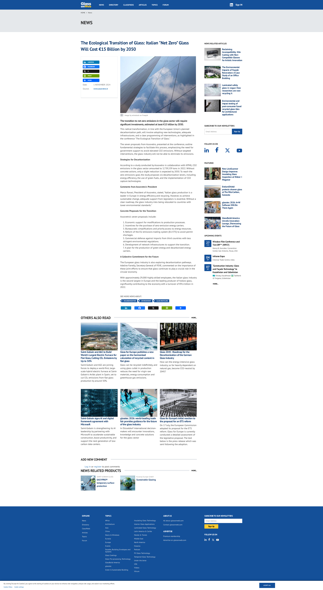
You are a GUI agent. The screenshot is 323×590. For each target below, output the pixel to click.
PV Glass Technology (142, 553)
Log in (88, 466)
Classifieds (128, 5)
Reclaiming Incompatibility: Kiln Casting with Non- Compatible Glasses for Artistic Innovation (232, 55)
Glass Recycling (162, 301)
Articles (143, 5)
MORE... (194, 318)
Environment (146, 301)
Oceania (137, 546)
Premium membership (171, 536)
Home (83, 13)
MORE (90, 80)
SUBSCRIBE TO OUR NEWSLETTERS (219, 126)
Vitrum (136, 571)
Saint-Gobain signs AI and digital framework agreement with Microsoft (97, 421)
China (107, 531)
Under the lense (140, 560)
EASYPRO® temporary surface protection (105, 482)
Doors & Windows (112, 535)
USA (135, 564)
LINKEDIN (91, 62)
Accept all (267, 585)
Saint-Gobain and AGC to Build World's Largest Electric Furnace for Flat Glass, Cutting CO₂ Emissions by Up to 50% (99, 356)
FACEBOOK (91, 67)
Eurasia (108, 539)
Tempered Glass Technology (144, 557)
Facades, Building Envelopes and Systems (117, 550)
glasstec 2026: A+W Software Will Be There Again (231, 205)
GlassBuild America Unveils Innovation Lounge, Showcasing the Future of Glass (231, 222)
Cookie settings (19, 587)
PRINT (90, 76)
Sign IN (239, 4)
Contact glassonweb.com (172, 525)
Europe (108, 542)
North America (139, 542)
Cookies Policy (8, 587)
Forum (166, 5)
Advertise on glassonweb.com (174, 540)
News (101, 5)
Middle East (138, 539)
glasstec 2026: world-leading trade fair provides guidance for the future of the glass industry (138, 421)
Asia (106, 528)
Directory (113, 5)
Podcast (137, 549)
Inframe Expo (219, 256)
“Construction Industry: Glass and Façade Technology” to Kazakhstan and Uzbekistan (226, 268)
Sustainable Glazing (146, 479)
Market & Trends (140, 535)
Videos (136, 568)
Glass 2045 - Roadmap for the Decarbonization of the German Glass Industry (176, 355)
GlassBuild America (112, 562)
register (97, 466)
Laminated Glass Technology (145, 528)
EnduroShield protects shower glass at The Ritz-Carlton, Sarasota (232, 190)
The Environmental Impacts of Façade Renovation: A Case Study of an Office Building (231, 72)
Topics (155, 5)
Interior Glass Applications (144, 524)
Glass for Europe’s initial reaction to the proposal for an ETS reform (177, 420)
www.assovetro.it (100, 88)
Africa (107, 520)
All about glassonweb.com (173, 520)
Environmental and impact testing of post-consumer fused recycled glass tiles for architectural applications (231, 108)
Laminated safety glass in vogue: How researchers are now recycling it (231, 89)
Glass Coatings (111, 555)
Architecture (110, 524)
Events (107, 546)
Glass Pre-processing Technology (118, 559)
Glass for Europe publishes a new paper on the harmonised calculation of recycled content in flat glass (137, 356)
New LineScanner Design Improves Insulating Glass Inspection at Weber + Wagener (232, 174)
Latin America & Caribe (143, 531)
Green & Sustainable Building (116, 570)
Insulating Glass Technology (145, 520)
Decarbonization (130, 301)
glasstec (108, 566)
